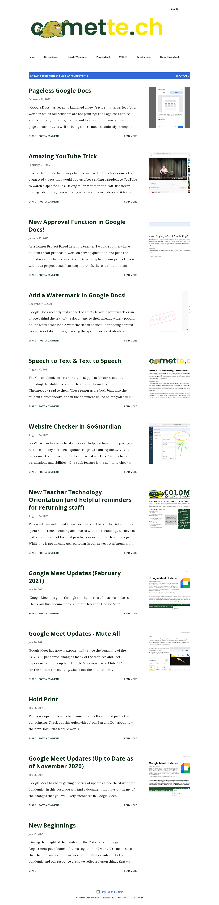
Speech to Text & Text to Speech (75, 361)
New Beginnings (52, 825)
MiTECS (123, 57)
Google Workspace (77, 57)
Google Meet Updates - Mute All (74, 633)
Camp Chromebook (169, 57)
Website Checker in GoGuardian (75, 426)
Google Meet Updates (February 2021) (75, 577)
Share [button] (32, 136)
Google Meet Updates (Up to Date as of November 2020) (81, 762)
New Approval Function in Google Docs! (77, 225)
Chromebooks (51, 57)
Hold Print (43, 699)
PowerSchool (103, 57)
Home (32, 57)
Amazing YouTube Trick (63, 156)
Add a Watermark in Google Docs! (77, 295)
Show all (182, 75)
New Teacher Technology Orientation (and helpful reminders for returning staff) (80, 499)
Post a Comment (49, 136)
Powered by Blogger (111, 891)
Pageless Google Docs (60, 90)
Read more (130, 136)
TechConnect (144, 57)
